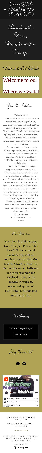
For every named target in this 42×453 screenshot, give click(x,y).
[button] (3, 9)
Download (21, 335)
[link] (21, 9)
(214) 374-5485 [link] (21, 430)
